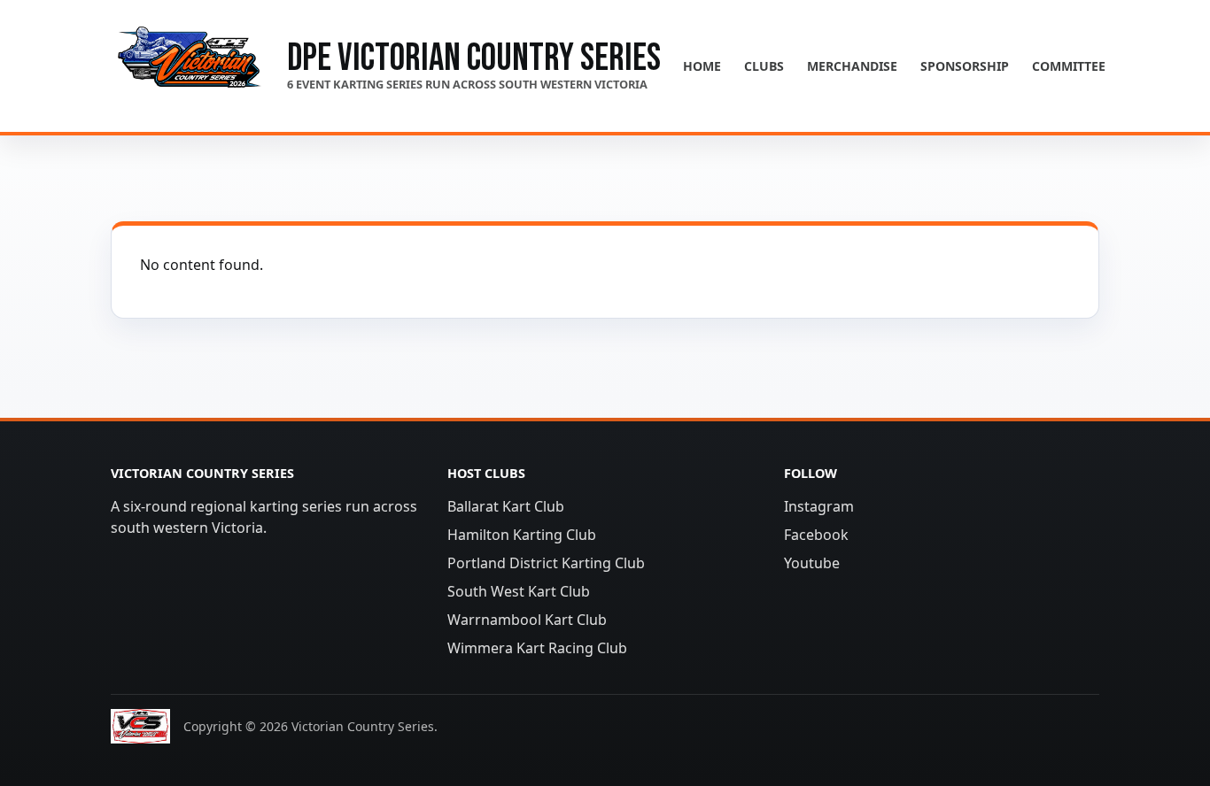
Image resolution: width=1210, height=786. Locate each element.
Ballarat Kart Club (505, 506)
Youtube (812, 563)
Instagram (819, 506)
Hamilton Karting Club (521, 534)
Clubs (764, 66)
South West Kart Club (518, 591)
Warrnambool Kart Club (527, 619)
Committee (1068, 66)
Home (702, 66)
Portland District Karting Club (546, 563)
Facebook (816, 534)
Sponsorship (964, 66)
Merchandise (852, 66)
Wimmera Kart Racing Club (537, 648)
